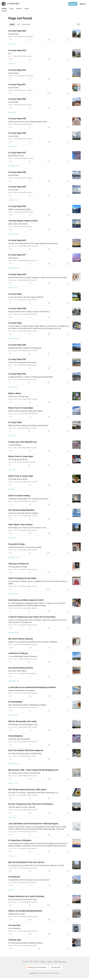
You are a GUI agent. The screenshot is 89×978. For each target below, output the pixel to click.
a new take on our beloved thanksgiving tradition (32, 687)
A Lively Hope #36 (17, 345)
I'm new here (14, 925)
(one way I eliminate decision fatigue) (23, 513)
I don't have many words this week (22, 362)
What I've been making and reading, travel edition (28, 425)
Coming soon (14, 940)
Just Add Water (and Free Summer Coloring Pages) (33, 823)
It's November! (15, 702)
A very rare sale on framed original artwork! (25, 297)
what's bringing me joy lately (22, 578)
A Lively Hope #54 (17, 31)
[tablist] (20, 24)
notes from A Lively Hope (18, 396)
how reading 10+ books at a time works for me (27, 527)
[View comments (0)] (29, 39)
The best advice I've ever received (21, 807)
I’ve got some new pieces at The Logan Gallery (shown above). (33, 243)
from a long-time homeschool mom (22, 899)
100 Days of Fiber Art (18, 564)
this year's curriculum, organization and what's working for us (33, 792)
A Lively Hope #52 (17, 70)
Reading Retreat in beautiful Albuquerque (24, 348)
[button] (4, 8)
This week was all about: (18, 459)
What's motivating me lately (19, 209)
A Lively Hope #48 (17, 133)
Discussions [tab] (26, 24)
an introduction (14, 928)
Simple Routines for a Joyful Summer (26, 896)
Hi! (9, 53)
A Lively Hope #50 (17, 99)
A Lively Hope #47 (17, 152)
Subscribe (72, 4)
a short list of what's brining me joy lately (24, 547)
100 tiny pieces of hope (17, 567)
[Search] (78, 24)
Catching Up (13, 258)
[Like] (9, 353)
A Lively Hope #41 (17, 255)
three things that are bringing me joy (23, 724)
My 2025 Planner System (20, 639)
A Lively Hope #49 (17, 118)
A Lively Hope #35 (17, 359)
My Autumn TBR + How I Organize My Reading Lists (33, 770)
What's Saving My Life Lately (22, 721)
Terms (49, 961)
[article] (44, 35)
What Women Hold (16, 155)
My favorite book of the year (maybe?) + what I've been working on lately (37, 277)
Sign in (83, 4)
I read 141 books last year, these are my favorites (32, 617)
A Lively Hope (15, 294)
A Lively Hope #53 (17, 50)
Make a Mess (14, 393)
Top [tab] (18, 24)
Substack (33, 973)
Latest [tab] (12, 24)
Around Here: (13, 34)
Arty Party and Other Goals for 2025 (25, 600)
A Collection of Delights (19, 840)
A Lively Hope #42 (17, 240)
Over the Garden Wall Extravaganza (25, 750)
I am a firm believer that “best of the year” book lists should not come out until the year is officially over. (37, 621)
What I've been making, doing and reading (25, 411)
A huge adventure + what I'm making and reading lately (30, 377)
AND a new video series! (18, 224)
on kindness (14, 877)
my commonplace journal (20, 668)
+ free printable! (14, 445)
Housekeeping (15, 736)
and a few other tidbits (17, 671)
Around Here (13, 73)
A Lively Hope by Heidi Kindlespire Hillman (25, 943)
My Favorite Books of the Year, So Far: (26, 862)
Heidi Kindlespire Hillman (23, 36)
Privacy (43, 961)
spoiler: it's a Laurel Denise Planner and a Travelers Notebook (32, 642)
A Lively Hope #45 (17, 186)
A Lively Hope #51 (17, 84)
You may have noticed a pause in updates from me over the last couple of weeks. (37, 582)
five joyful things (16, 544)
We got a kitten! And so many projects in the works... (29, 311)
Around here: (13, 175)
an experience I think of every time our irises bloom (29, 880)
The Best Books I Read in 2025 (23, 221)
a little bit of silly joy (18, 653)
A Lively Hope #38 (17, 308)
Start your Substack (38, 967)
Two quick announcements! (19, 739)
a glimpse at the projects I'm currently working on (28, 498)
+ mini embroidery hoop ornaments (22, 656)
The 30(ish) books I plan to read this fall (24, 773)
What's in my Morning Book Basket (25, 911)
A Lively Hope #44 (17, 206)
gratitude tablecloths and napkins (21, 690)
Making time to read (16, 914)
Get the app (56, 967)
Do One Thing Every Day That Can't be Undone (30, 804)
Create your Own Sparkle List (22, 442)
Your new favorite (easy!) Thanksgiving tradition (27, 705)
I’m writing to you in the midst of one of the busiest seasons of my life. (36, 865)
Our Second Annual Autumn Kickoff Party (24, 753)
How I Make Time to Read (20, 524)
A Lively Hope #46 (17, 172)
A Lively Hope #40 (17, 274)
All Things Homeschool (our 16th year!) (27, 789)
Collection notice (60, 961)
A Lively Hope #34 (17, 374)
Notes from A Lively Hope (20, 408)
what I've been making (19, 495)
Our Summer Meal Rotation (21, 510)
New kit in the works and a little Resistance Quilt (27, 121)
